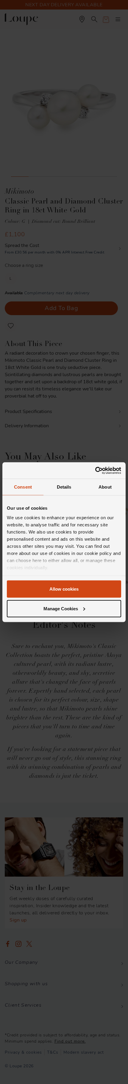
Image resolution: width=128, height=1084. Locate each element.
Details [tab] (64, 486)
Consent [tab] (23, 486)
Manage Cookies (60, 608)
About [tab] (105, 486)
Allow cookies (64, 589)
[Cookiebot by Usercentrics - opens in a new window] (95, 470)
